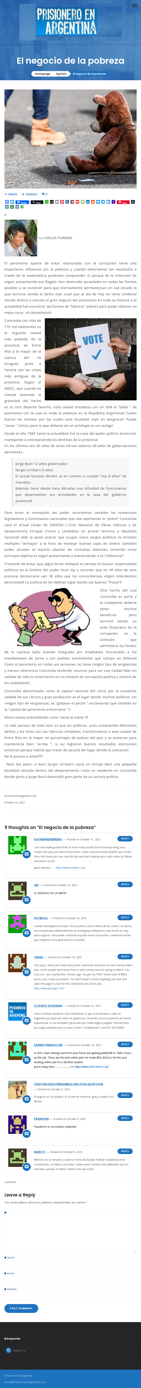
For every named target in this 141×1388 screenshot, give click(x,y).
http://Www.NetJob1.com (71, 867)
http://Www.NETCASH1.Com (92, 1066)
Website (12, 1289)
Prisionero (31, 194)
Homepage (42, 73)
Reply (125, 838)
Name (11, 1257)
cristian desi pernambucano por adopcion (68, 1084)
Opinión (61, 73)
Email (10, 1273)
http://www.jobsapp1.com (49, 988)
